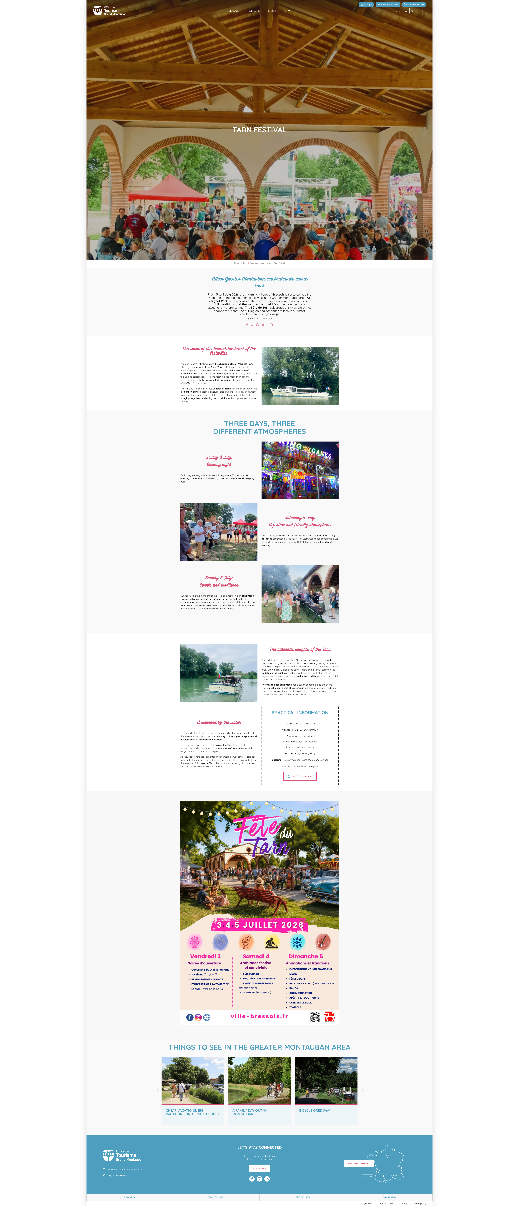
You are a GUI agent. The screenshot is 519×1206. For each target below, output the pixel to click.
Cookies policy (419, 1203)
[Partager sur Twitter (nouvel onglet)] (252, 325)
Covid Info (389, 1197)
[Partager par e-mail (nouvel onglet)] (263, 325)
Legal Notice (368, 1203)
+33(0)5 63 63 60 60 (117, 1175)
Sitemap (403, 1203)
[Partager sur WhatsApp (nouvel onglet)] (257, 325)
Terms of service (386, 1203)
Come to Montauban (359, 1163)
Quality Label (216, 1197)
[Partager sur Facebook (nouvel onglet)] (246, 325)
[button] (400, 11)
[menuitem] (109, 11)
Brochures (303, 1197)
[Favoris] (418, 11)
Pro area (130, 1197)
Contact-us (259, 1168)
